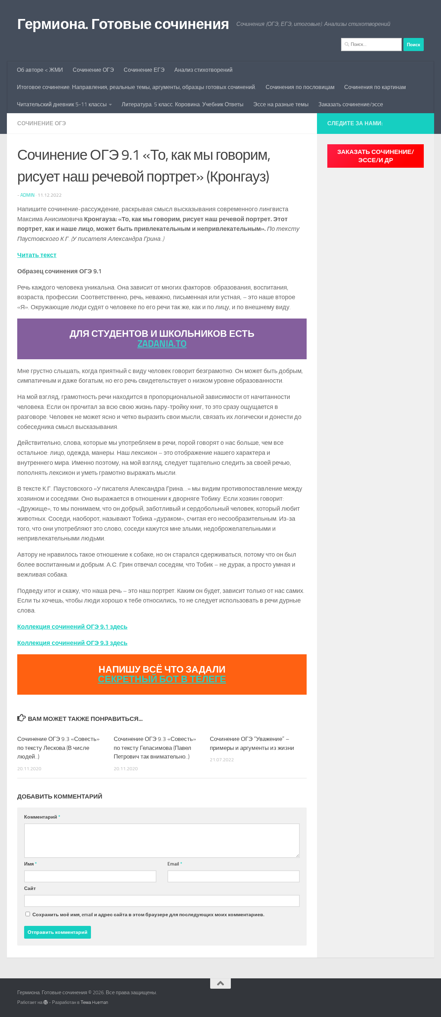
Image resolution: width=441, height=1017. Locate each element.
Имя (30, 864)
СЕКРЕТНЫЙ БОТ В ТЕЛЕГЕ (162, 679)
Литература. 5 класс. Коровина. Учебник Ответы (183, 104)
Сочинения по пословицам (300, 87)
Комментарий (42, 817)
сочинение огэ (41, 123)
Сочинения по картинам (375, 87)
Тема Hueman (94, 1002)
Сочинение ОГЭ (93, 70)
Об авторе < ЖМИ (40, 70)
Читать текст (37, 255)
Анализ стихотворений (203, 70)
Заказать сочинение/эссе (350, 104)
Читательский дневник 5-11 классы (62, 104)
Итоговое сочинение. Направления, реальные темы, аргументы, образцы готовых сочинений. (136, 87)
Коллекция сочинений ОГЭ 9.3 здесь (72, 643)
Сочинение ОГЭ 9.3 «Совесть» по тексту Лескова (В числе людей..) (58, 747)
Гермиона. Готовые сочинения (123, 24)
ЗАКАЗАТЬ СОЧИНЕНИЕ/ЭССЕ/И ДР (375, 156)
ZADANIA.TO (162, 343)
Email (174, 864)
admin (27, 195)
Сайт (30, 888)
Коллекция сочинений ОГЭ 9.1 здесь (72, 626)
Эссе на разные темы (281, 104)
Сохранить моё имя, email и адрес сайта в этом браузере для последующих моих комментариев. (148, 915)
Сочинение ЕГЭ (144, 70)
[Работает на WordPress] (45, 1002)
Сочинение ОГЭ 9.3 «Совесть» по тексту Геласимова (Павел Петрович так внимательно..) (155, 747)
